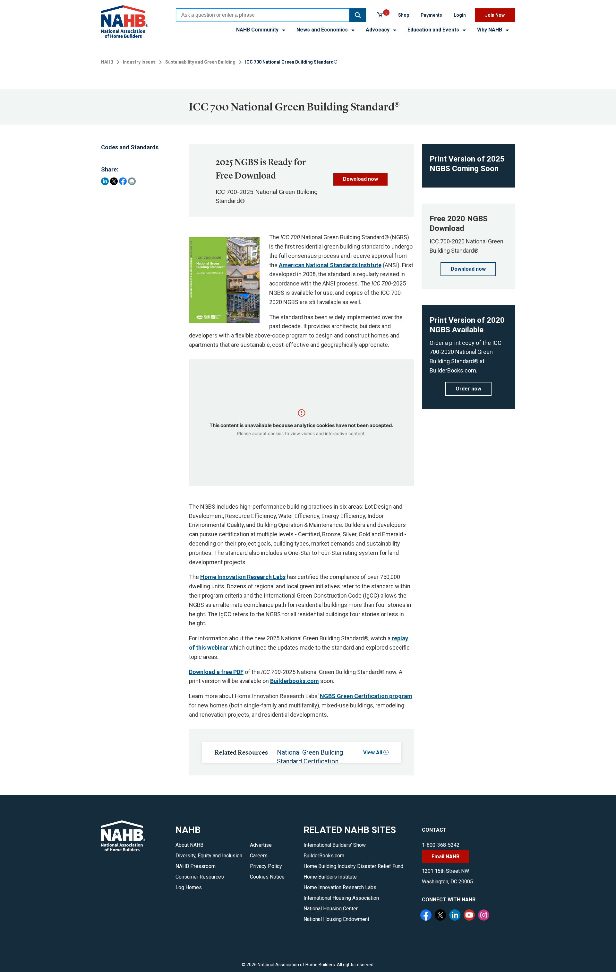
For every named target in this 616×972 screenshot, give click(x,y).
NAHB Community (258, 30)
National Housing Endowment (336, 919)
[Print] (132, 181)
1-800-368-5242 (440, 845)
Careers (259, 856)
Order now (468, 389)
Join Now (495, 15)
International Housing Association (341, 898)
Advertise (261, 845)
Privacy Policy (266, 866)
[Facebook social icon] (426, 915)
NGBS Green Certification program (366, 696)
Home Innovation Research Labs (243, 577)
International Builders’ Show (335, 845)
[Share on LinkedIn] (105, 181)
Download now (360, 179)
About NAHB (189, 845)
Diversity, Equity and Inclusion (208, 856)
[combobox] (262, 15)
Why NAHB (490, 30)
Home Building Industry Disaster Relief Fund (353, 866)
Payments (431, 15)
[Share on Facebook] (123, 181)
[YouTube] (470, 915)
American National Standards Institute (330, 265)
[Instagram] (484, 915)
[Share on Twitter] (114, 181)
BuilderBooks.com (324, 856)
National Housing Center (331, 909)
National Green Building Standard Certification (310, 757)
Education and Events (433, 30)
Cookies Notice (267, 877)
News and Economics (322, 30)
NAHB (107, 62)
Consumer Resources (199, 877)
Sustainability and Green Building (200, 62)
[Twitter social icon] (441, 915)
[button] (357, 15)
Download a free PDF (216, 672)
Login (460, 15)
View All (372, 752)
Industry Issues (139, 62)
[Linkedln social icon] (455, 915)
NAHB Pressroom (195, 866)
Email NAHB (445, 857)
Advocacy (378, 30)
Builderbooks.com (294, 681)
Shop (403, 15)
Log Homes (188, 887)
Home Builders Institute (330, 877)
